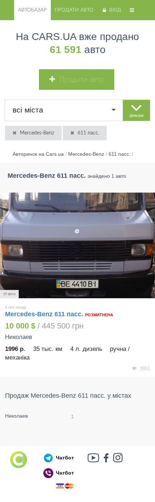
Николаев (16, 416)
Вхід (115, 10)
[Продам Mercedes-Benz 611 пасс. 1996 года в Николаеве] (77, 245)
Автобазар (32, 10)
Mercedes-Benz (37, 133)
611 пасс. (88, 133)
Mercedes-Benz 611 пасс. (45, 314)
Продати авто (74, 10)
